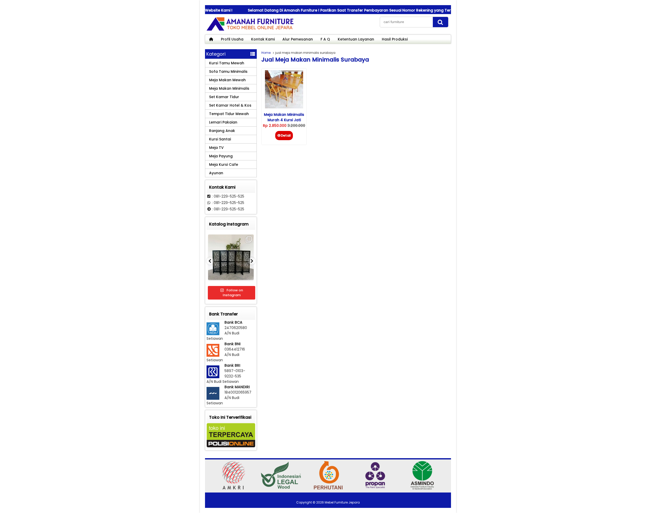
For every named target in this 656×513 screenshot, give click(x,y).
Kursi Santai (220, 139)
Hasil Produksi (395, 39)
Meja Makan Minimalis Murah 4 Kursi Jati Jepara (284, 120)
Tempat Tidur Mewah (229, 113)
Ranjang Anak (222, 130)
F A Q (325, 39)
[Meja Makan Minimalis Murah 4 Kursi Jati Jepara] (284, 107)
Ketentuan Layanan (356, 39)
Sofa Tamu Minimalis (228, 71)
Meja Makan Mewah (227, 80)
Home (266, 52)
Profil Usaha (232, 39)
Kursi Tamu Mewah (226, 63)
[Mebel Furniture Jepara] (249, 30)
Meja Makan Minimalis (229, 88)
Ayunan (216, 173)
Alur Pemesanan (297, 39)
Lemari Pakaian (223, 122)
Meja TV (216, 147)
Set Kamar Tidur (224, 96)
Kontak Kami (263, 39)
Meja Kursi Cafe (223, 164)
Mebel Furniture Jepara (342, 502)
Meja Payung (221, 156)
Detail (286, 135)
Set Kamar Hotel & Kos (230, 105)
